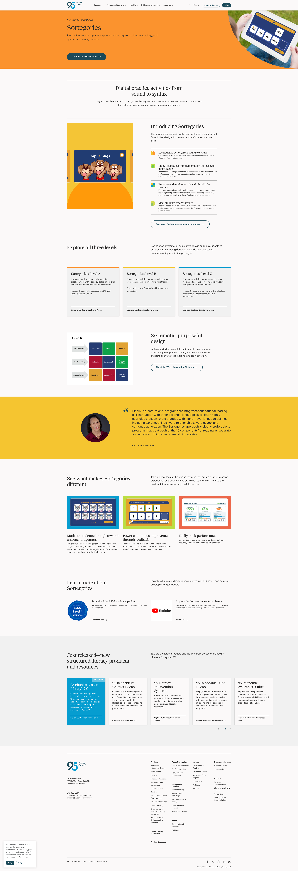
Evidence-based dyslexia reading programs (157, 820)
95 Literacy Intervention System (158, 767)
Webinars (175, 830)
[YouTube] (229, 861)
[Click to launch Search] (189, 5)
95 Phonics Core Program (199, 777)
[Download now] (77, 610)
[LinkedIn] (224, 861)
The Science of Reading (198, 767)
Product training (178, 790)
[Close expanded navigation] (229, 11)
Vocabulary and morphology (157, 784)
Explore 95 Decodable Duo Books (209, 720)
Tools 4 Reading (157, 805)
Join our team (219, 794)
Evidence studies (220, 766)
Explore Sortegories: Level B (140, 310)
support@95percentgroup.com (79, 798)
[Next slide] (224, 729)
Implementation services (178, 807)
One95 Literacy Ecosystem (157, 832)
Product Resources (158, 842)
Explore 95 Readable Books (123, 720)
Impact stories (219, 769)
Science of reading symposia (179, 826)
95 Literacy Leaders (179, 812)
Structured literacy (200, 772)
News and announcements (220, 783)
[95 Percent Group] (74, 5)
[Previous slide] (219, 729)
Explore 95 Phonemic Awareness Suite (251, 719)
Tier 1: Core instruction (180, 766)
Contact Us (76, 861)
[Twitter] (213, 861)
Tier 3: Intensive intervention (178, 774)
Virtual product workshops (177, 795)
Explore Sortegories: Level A (85, 310)
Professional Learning (177, 785)
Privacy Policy (24, 857)
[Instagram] (218, 861)
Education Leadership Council (222, 789)
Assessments (156, 772)
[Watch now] (161, 610)
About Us (217, 778)
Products (154, 762)
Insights (196, 762)
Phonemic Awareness (159, 779)
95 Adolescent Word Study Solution (159, 797)
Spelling (154, 792)
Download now (98, 620)
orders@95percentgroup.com (79, 795)
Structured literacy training (179, 801)
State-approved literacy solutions (220, 799)
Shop (84, 861)
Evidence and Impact (222, 762)
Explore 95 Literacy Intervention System (167, 719)
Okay (10, 863)
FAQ (68, 861)
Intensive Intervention (159, 802)
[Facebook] (207, 861)
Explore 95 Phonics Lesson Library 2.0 (84, 719)
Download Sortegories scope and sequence (178, 224)
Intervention (197, 781)
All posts (196, 789)
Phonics (154, 775)
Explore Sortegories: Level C (196, 310)
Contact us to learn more (84, 57)
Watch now (180, 620)
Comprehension (157, 789)
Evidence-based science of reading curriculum (158, 811)
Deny (20, 863)
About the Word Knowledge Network (175, 367)
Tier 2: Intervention (179, 769)
